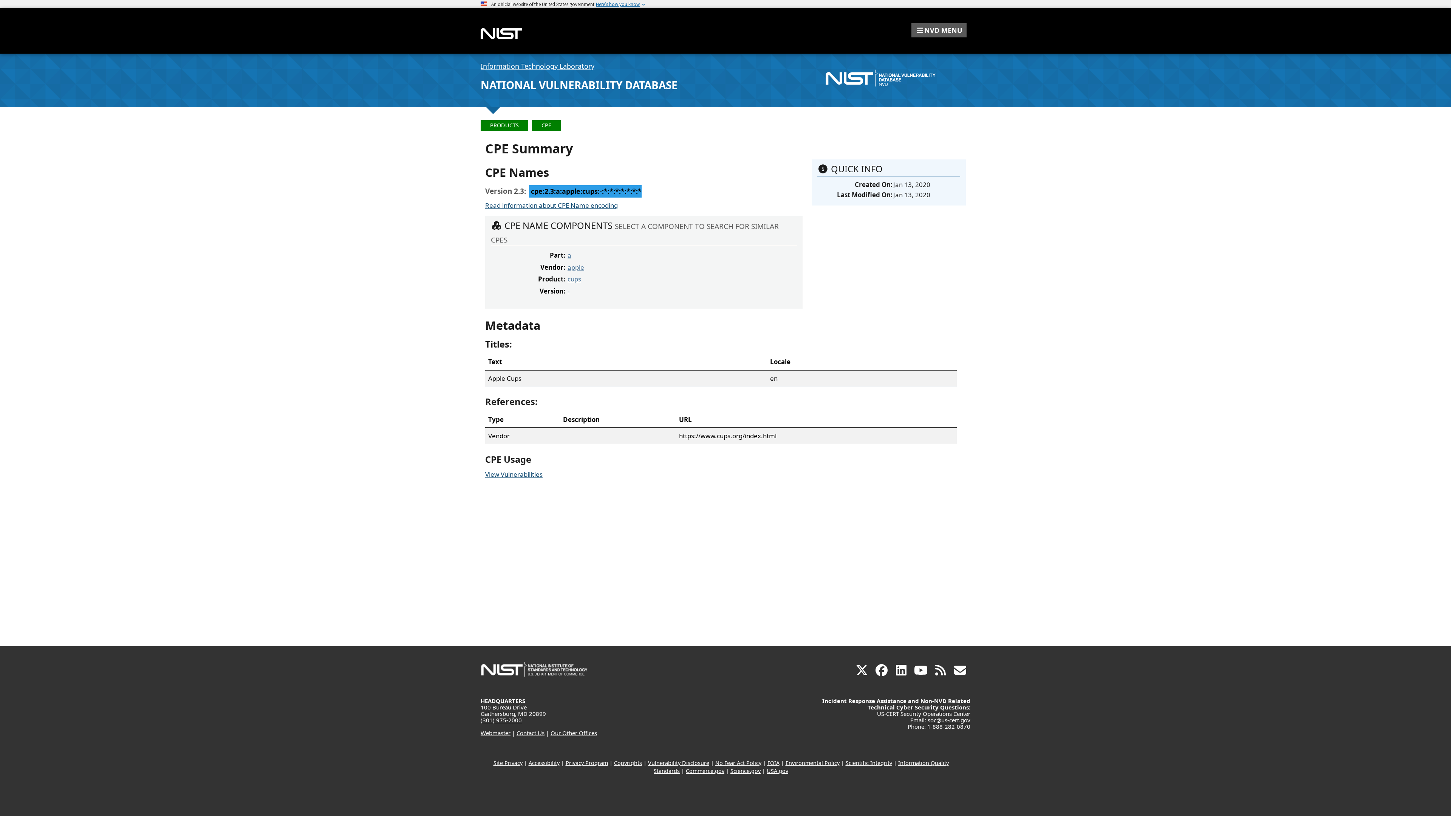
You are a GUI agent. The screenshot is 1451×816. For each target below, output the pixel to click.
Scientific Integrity (869, 763)
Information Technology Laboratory (537, 66)
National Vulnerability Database (579, 85)
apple (576, 267)
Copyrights (628, 763)
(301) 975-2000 (501, 720)
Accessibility (544, 763)
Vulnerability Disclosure (678, 763)
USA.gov (777, 770)
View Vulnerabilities (514, 474)
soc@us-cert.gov (949, 720)
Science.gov (745, 770)
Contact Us (531, 733)
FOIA (773, 763)
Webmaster (495, 733)
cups (574, 279)
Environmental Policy (813, 763)
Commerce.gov (705, 770)
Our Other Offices (574, 733)
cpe (546, 125)
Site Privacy (508, 763)
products (504, 125)
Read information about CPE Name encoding (551, 205)
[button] (939, 30)
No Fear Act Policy (738, 763)
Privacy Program (587, 763)
